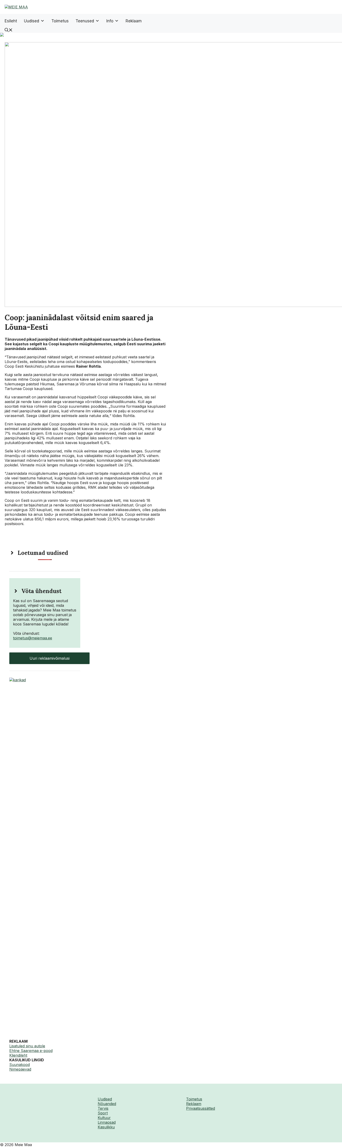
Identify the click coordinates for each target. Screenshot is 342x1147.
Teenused (85, 21)
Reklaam (134, 21)
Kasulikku (106, 1127)
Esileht (11, 21)
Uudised (31, 21)
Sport (103, 1113)
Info (109, 21)
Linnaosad (107, 1122)
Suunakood (19, 1064)
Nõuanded (107, 1103)
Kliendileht (18, 1055)
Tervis (103, 1108)
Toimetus (60, 21)
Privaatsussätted (200, 1108)
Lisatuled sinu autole (27, 1046)
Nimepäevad (20, 1069)
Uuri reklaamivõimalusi (50, 658)
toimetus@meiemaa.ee (32, 638)
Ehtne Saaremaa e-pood (31, 1050)
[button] (9, 30)
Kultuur (104, 1117)
